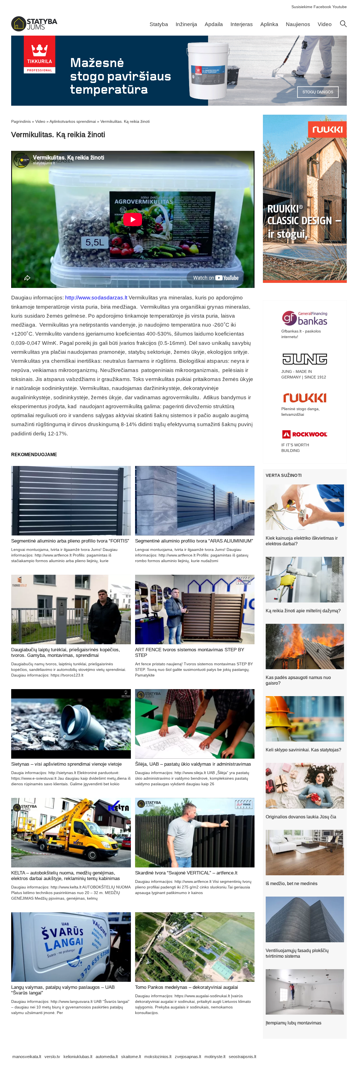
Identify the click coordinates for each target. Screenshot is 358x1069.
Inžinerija (186, 24)
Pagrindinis (21, 121)
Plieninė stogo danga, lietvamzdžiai (300, 412)
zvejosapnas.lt (188, 1056)
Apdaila (214, 24)
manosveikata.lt (26, 1056)
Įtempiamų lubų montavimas (293, 1022)
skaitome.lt (131, 1056)
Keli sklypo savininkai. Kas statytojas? (303, 749)
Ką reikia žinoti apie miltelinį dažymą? (303, 610)
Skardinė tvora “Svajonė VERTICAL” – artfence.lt (186, 873)
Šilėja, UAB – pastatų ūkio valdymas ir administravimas (193, 764)
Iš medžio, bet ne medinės (291, 883)
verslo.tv (52, 1056)
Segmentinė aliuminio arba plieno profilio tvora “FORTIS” (70, 541)
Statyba (159, 24)
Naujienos (298, 24)
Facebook (322, 6)
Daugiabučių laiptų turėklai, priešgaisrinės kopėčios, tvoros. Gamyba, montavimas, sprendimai (65, 652)
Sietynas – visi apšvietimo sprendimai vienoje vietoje (66, 764)
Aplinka (269, 24)
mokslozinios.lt (157, 1056)
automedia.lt (107, 1056)
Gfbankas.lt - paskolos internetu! (301, 334)
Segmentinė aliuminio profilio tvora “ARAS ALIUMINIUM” (194, 541)
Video (325, 24)
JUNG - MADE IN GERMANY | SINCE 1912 (303, 374)
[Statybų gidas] (34, 30)
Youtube (339, 6)
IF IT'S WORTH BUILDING (295, 448)
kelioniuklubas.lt (77, 1056)
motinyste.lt (214, 1056)
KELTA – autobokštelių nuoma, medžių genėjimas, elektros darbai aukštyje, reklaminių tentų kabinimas (65, 875)
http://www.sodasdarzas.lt (96, 298)
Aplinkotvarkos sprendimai (73, 121)
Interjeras (241, 24)
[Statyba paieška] (343, 26)
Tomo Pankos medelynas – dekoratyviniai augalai (186, 987)
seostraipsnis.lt (242, 1056)
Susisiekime (301, 6)
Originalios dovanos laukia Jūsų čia (301, 816)
